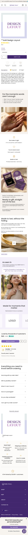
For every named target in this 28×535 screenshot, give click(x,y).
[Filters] (21, 341)
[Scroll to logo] (14, 321)
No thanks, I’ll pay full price (14, 531)
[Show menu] (1, 5)
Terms (20, 514)
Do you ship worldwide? (8, 397)
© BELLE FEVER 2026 (6, 514)
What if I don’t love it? (7, 386)
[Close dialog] (26, 519)
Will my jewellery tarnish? (8, 381)
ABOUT (3, 500)
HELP (2, 494)
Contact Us (4, 505)
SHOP (2, 489)
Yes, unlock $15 (14, 527)
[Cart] (25, 5)
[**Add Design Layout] (14, 424)
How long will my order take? (9, 375)
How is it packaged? (7, 392)
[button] (5, 43)
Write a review (10, 341)
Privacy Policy (15, 514)
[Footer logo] (6, 484)
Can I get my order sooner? (9, 403)
